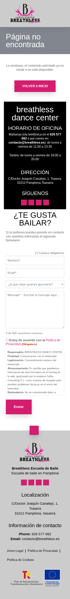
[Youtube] (39, 202)
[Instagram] (24, 202)
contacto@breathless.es (27, 142)
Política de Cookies (20, 560)
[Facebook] (31, 202)
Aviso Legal (15, 550)
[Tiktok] (46, 202)
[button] (63, 13)
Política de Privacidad (43, 550)
